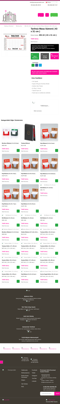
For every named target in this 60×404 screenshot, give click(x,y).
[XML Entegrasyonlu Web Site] (16, 400)
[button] (36, 15)
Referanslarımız (25, 372)
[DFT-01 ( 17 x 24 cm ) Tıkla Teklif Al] (18, 253)
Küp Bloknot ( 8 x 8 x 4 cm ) (9, 173)
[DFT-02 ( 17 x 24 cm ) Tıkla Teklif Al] (37, 267)
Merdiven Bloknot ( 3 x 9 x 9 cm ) (10, 143)
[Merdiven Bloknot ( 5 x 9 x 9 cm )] (11, 229)
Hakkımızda (24, 370)
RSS (22, 386)
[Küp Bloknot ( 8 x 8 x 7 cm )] (11, 193)
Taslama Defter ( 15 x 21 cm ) (47, 232)
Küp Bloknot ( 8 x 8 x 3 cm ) (47, 143)
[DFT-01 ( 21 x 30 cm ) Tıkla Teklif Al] (56, 253)
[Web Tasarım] (51, 400)
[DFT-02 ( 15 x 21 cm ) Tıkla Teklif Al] (18, 267)
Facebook (34, 370)
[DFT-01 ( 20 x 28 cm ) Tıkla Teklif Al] (37, 253)
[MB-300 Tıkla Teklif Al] (18, 150)
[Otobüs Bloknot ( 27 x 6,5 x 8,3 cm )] (30, 229)
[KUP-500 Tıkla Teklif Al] (37, 180)
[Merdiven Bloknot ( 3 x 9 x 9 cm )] (11, 132)
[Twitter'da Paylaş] (40, 65)
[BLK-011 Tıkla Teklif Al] (37, 239)
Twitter (33, 372)
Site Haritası (24, 384)
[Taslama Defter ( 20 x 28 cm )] (30, 243)
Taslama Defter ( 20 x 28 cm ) (28, 246)
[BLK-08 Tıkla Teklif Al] (37, 150)
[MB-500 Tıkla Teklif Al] (18, 239)
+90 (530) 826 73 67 (52, 5)
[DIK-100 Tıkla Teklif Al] (37, 225)
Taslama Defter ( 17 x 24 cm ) (9, 246)
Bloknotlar (19, 26)
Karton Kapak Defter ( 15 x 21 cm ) (49, 274)
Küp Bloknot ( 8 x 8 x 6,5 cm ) (47, 173)
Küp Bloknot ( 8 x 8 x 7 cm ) (9, 204)
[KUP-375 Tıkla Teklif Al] (18, 180)
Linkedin (34, 381)
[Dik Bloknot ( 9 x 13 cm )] (49, 185)
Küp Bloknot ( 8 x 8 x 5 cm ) (28, 173)
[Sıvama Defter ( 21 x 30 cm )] (11, 271)
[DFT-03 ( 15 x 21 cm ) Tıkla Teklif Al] (56, 281)
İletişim (23, 380)
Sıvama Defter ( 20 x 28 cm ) (47, 260)
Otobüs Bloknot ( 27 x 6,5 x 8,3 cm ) (30, 232)
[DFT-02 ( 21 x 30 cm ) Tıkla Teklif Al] (18, 281)
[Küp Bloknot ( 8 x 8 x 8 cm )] (30, 193)
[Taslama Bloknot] (30, 132)
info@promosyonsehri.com (37, 2)
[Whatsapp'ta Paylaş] (33, 65)
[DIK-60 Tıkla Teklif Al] (56, 225)
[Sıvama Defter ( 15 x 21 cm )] (11, 257)
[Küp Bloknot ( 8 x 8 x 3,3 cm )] (30, 271)
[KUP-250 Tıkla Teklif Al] (56, 150)
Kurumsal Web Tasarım (51, 401)
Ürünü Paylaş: (35, 62)
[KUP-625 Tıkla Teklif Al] (56, 180)
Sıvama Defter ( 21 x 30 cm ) (9, 274)
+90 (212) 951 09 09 (35, 5)
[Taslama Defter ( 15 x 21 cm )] (49, 229)
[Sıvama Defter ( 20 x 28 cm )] (49, 257)
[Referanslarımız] (7, 348)
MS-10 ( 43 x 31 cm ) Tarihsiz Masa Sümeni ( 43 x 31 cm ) (41, 26)
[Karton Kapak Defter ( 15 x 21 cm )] (49, 271)
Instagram (34, 375)
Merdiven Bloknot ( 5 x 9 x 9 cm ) (10, 232)
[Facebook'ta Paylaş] (36, 65)
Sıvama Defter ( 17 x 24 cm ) (28, 260)
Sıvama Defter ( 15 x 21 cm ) (9, 260)
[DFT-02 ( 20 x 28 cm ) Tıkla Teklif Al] (56, 267)
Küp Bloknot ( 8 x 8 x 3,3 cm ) (28, 274)
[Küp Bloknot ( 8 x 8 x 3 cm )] (49, 132)
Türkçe (49, 2)
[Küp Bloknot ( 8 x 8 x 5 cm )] (30, 163)
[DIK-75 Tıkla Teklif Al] (56, 211)
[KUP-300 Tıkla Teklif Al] (37, 281)
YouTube (34, 378)
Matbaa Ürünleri (8, 26)
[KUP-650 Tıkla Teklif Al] (18, 211)
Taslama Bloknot (25, 143)
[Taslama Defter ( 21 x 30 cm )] (49, 243)
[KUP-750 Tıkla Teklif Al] (37, 211)
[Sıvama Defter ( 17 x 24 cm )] (30, 257)
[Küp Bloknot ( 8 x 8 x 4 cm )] (11, 163)
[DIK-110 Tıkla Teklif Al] (18, 225)
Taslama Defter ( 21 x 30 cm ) (47, 246)
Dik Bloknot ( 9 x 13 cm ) (46, 187)
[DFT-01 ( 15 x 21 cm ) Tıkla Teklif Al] (56, 239)
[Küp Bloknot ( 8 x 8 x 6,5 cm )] (49, 163)
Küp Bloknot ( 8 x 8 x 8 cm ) (28, 204)
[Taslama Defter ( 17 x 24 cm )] (11, 243)
